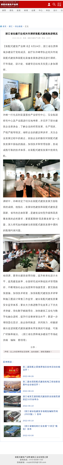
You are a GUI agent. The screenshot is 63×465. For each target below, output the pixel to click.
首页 (4, 26)
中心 (41, 10)
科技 (48, 10)
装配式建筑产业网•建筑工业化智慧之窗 (31, 457)
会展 (33, 10)
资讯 (11, 10)
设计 (55, 10)
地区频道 (59, 4)
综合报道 (19, 26)
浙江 (11, 26)
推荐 (4, 10)
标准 (26, 10)
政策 (19, 10)
